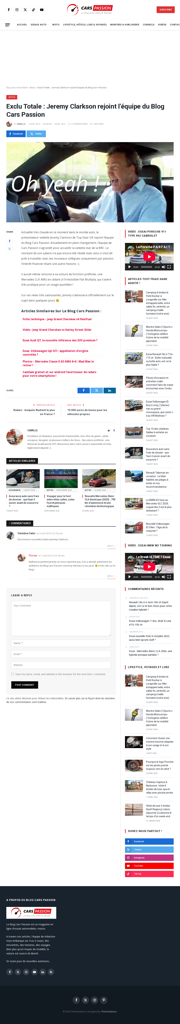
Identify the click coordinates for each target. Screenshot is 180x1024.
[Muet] (163, 267)
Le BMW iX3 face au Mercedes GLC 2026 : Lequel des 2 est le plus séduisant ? (159, 505)
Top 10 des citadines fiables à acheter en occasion (157, 432)
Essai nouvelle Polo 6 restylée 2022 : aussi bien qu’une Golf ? (150, 637)
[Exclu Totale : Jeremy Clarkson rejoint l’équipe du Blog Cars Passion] (90, 182)
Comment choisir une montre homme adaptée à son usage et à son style (159, 743)
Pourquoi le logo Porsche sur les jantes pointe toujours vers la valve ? (159, 765)
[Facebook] (9, 241)
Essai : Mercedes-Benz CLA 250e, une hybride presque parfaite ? (150, 652)
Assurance (15, 490)
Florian (33, 555)
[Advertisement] (90, 58)
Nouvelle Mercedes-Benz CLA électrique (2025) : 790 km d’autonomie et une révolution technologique (100, 501)
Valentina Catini (26, 533)
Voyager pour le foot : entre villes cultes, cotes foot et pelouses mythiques (61, 501)
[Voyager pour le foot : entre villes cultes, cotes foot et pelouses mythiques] (61, 478)
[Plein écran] (169, 267)
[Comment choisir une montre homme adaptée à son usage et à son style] (134, 742)
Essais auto (38, 24)
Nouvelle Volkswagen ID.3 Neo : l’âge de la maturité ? (158, 527)
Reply (110, 545)
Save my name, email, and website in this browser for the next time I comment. (60, 674)
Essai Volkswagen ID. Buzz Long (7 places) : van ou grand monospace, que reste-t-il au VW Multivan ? (159, 408)
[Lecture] (129, 267)
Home (25, 87)
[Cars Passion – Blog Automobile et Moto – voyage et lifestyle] (90, 9)
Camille (21, 124)
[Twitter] (9, 249)
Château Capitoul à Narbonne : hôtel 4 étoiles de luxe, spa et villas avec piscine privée (159, 787)
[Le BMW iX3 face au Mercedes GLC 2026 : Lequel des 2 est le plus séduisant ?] (134, 504)
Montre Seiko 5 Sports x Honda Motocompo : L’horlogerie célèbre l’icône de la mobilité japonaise (159, 333)
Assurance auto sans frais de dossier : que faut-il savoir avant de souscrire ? (24, 501)
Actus (33, 87)
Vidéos (162, 24)
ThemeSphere (109, 1011)
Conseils (149, 24)
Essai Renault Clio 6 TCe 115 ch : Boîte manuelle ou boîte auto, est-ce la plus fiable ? (159, 359)
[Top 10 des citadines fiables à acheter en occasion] (134, 433)
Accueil (22, 24)
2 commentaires (79, 124)
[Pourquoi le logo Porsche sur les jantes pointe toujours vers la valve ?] (134, 766)
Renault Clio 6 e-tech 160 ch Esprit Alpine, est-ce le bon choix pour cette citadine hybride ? (150, 606)
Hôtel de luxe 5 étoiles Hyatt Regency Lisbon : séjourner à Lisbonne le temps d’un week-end (159, 811)
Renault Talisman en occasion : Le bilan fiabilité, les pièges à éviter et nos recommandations (157, 479)
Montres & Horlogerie (124, 24)
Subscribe (166, 9)
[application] (149, 256)
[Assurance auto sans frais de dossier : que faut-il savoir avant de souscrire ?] (23, 478)
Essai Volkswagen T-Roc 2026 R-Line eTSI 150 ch (150, 622)
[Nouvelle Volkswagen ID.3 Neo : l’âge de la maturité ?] (134, 528)
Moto (56, 24)
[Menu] (7, 25)
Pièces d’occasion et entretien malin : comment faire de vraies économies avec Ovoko (159, 383)
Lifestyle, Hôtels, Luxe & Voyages (85, 24)
